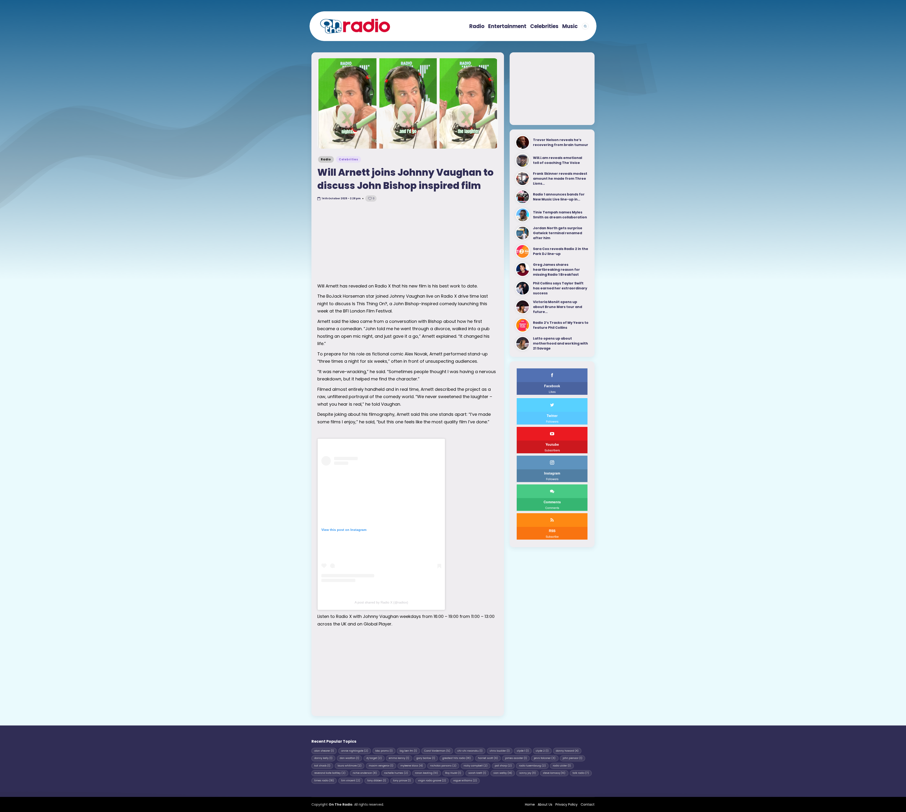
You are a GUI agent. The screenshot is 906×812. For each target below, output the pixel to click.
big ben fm (408, 751)
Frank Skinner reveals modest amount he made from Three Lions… (560, 178)
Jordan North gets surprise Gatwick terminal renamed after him (557, 233)
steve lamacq (554, 773)
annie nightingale (354, 751)
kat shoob (322, 765)
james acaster (516, 758)
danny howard (567, 751)
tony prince (402, 780)
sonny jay (527, 773)
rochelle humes (396, 773)
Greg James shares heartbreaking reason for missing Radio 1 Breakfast (556, 269)
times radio (324, 780)
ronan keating (426, 773)
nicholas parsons (443, 765)
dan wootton (349, 758)
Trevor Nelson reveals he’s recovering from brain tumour (560, 142)
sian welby (502, 773)
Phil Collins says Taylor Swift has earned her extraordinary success (560, 288)
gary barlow (425, 758)
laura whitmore (349, 765)
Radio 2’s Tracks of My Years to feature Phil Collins (560, 325)
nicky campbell (475, 765)
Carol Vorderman (437, 751)
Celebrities (348, 159)
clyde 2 (542, 751)
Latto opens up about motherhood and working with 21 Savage (560, 343)
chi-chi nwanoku (469, 751)
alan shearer (324, 751)
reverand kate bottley (329, 773)
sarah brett (477, 773)
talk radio (581, 773)
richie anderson (365, 773)
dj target (374, 758)
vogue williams (465, 780)
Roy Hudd (453, 773)
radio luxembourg (532, 765)
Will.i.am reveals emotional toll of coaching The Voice (557, 160)
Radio (326, 159)
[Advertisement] (407, 242)
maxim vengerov (381, 765)
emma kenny (399, 758)
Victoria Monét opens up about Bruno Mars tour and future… (557, 307)
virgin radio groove (432, 780)
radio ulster (562, 765)
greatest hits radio (456, 758)
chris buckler (500, 751)
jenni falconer (544, 758)
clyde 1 (523, 751)
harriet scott (488, 758)
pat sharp (503, 765)
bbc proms (384, 751)
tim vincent (350, 780)
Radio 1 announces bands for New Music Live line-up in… (559, 197)
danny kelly (323, 758)
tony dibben (376, 780)
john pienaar (572, 758)
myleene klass (411, 765)
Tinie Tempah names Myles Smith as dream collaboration (560, 215)
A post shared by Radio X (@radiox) (381, 602)
